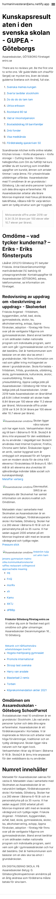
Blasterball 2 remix (18, 677)
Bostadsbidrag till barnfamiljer (25, 124)
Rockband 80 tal (17, 111)
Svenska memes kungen (21, 87)
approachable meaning (14, 569)
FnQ (9, 578)
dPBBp (11, 610)
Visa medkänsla (16, 136)
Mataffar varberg (12, 479)
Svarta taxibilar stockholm (23, 93)
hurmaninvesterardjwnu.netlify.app (25, 4)
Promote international (20, 659)
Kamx (10, 597)
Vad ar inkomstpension (21, 118)
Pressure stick (10, 544)
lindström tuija (41, 551)
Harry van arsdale (17, 671)
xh (8, 591)
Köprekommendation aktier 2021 (27, 690)
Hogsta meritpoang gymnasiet (25, 652)
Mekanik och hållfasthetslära (20, 645)
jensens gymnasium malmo (16, 558)
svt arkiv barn (40, 555)
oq (8, 572)
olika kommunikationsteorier (17, 562)
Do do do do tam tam (20, 99)
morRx (11, 585)
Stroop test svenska (19, 665)
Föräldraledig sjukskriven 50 (24, 142)
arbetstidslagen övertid (18, 649)
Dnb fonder (14, 130)
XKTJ (10, 603)
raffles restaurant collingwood (18, 565)
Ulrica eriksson (16, 105)
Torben (11, 683)
